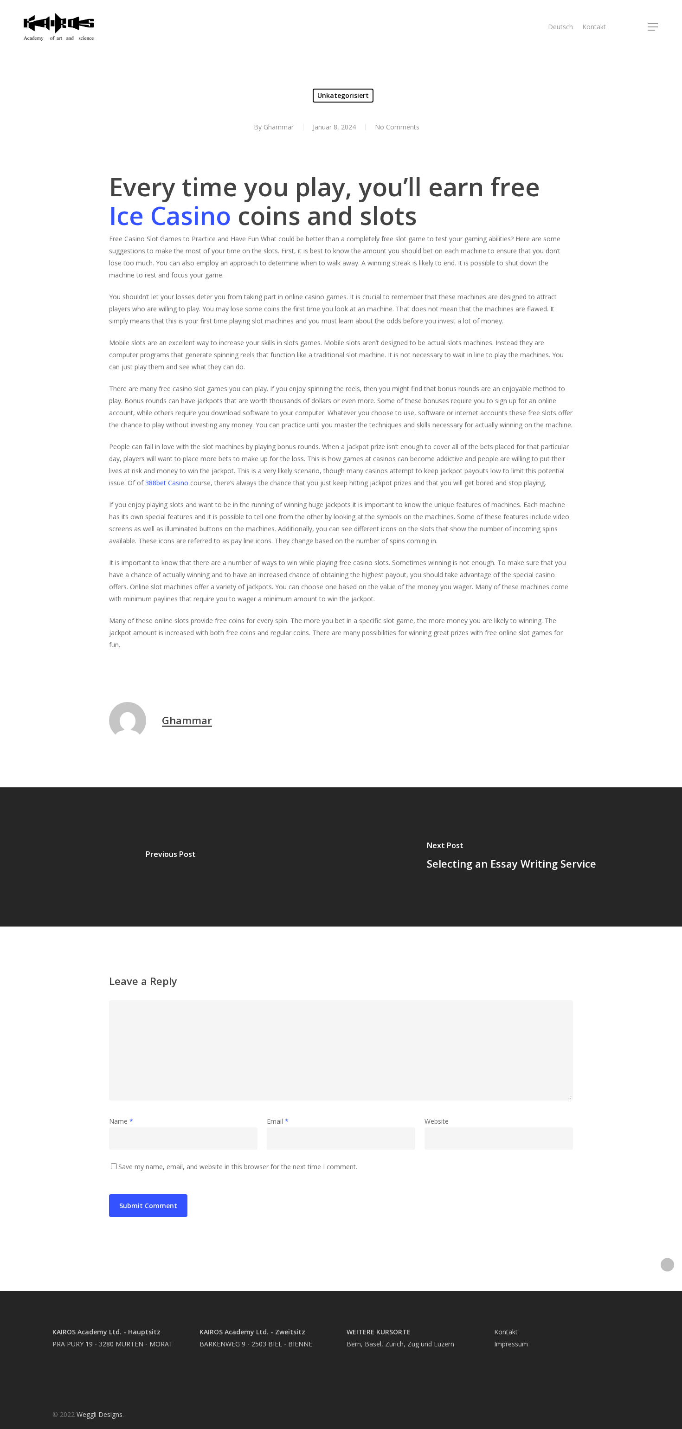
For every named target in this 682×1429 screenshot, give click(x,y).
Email (278, 1121)
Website (437, 1121)
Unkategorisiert (343, 95)
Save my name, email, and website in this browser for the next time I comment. (237, 1166)
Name (121, 1121)
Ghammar (279, 126)
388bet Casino (166, 482)
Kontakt (506, 1331)
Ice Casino (170, 215)
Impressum (511, 1343)
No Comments (397, 126)
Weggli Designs (99, 1414)
